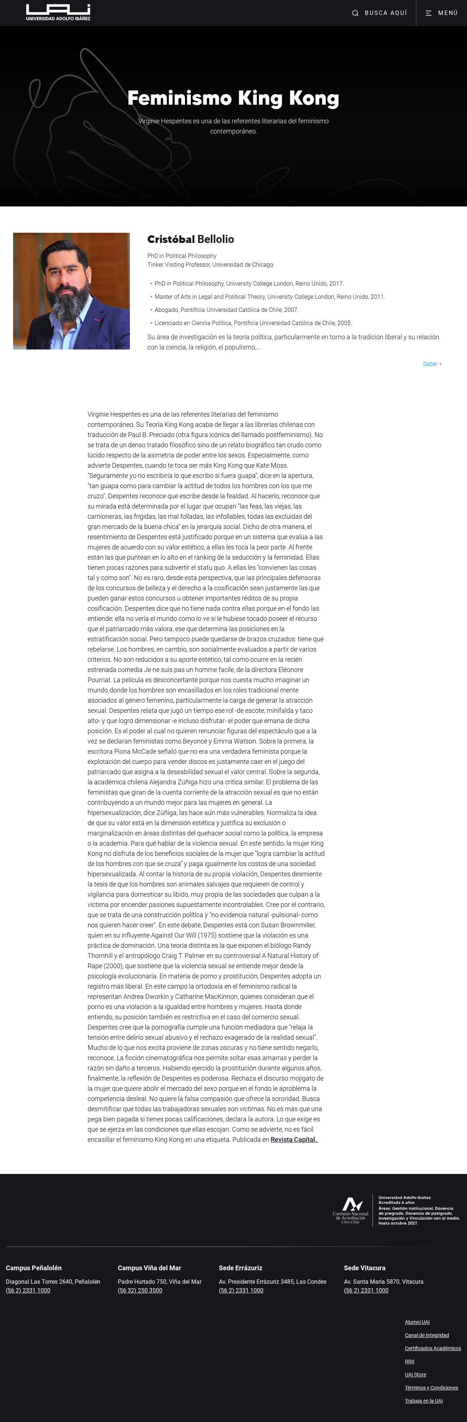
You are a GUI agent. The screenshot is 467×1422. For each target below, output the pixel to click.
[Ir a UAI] (46, 13)
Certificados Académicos (433, 1348)
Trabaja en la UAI (424, 1401)
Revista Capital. (295, 1139)
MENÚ (448, 12)
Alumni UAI (417, 1322)
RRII (409, 1361)
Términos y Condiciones (431, 1388)
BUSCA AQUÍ (386, 12)
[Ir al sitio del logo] (93, 13)
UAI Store (415, 1374)
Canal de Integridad (427, 1335)
